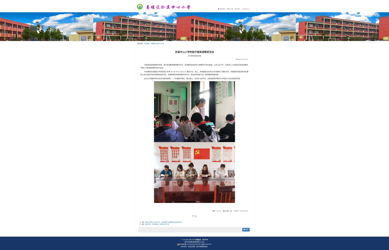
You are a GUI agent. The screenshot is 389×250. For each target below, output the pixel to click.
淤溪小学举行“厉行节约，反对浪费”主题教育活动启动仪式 (163, 222)
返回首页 (222, 9)
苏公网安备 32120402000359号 (188, 244)
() (194, 216)
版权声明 (205, 239)
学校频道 (147, 43)
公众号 (231, 9)
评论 (246, 229)
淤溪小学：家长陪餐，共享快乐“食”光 (157, 224)
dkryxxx (219, 211)
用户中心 (246, 9)
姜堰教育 (198, 239)
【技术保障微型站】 (201, 246)
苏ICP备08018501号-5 (205, 244)
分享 (238, 9)
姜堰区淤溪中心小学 (157, 43)
